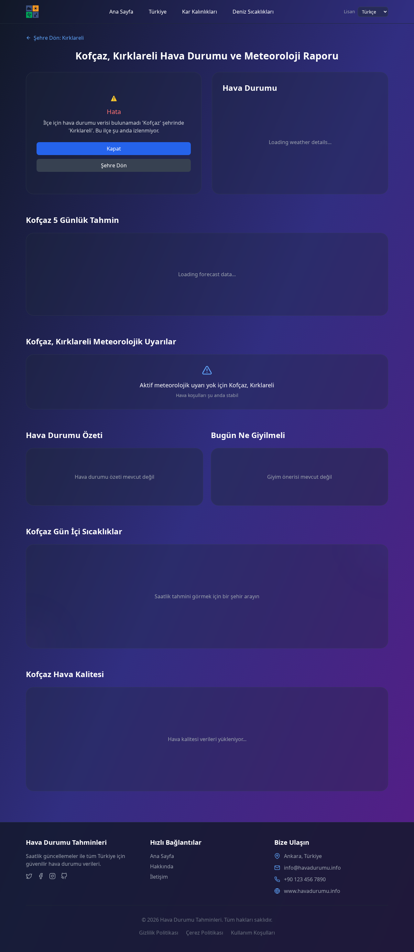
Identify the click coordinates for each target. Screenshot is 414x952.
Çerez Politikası (204, 932)
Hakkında (161, 866)
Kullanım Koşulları (253, 932)
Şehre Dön (114, 165)
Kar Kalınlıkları (199, 11)
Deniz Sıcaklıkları (253, 11)
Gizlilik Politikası (158, 932)
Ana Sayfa (121, 11)
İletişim (159, 876)
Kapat (114, 148)
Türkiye (158, 11)
